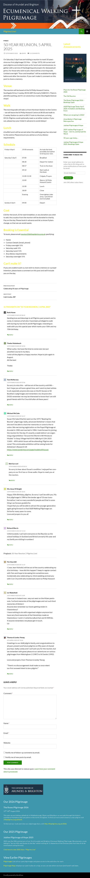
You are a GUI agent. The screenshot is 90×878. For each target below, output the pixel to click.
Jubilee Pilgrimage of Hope (73, 125)
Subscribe (68, 178)
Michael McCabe (13, 413)
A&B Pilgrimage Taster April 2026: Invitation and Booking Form (74, 109)
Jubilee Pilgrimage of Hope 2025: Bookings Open (73, 143)
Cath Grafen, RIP (10, 295)
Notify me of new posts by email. (18, 757)
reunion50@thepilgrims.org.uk (33, 234)
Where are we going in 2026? (74, 115)
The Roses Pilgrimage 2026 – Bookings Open (74, 101)
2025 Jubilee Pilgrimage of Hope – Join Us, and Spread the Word (75, 132)
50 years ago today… (71, 138)
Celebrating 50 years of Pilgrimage (16, 287)
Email (6, 733)
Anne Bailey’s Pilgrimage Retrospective (72, 120)
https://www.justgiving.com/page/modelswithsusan (28, 449)
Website (7, 743)
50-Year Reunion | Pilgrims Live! (24, 553)
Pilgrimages (8, 861)
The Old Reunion (70, 96)
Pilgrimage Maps (10, 866)
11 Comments (34, 53)
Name (6, 723)
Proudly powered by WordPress (13, 875)
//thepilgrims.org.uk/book (13, 820)
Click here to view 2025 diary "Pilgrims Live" (20, 850)
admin (23, 53)
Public (6, 41)
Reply (11, 335)
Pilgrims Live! (10, 31)
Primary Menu (87, 31)
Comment (8, 693)
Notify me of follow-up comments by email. (22, 752)
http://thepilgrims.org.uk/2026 (55, 824)
